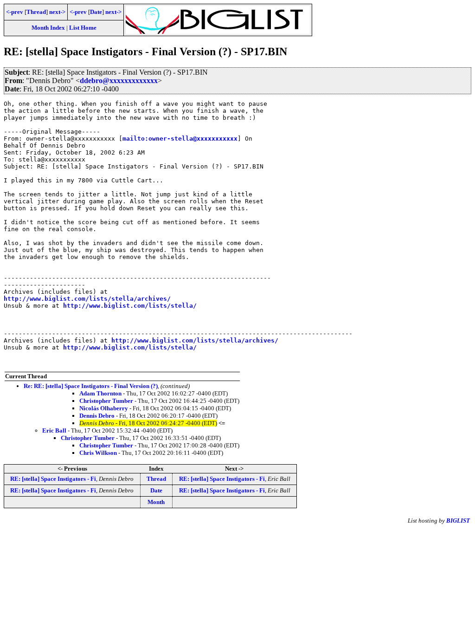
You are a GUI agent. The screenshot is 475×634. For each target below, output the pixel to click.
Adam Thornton (100, 393)
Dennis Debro (97, 415)
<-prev (14, 11)
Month (156, 501)
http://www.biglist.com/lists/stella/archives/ (87, 298)
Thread (36, 11)
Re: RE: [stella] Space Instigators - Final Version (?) (91, 385)
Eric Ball (54, 430)
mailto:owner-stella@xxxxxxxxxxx (180, 138)
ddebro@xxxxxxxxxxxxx (119, 80)
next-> (57, 11)
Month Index (48, 27)
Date (96, 11)
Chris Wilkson (98, 452)
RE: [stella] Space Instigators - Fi (53, 478)
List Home (82, 27)
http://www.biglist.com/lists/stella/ (130, 305)
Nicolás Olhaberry (103, 408)
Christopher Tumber (106, 400)
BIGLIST (458, 520)
